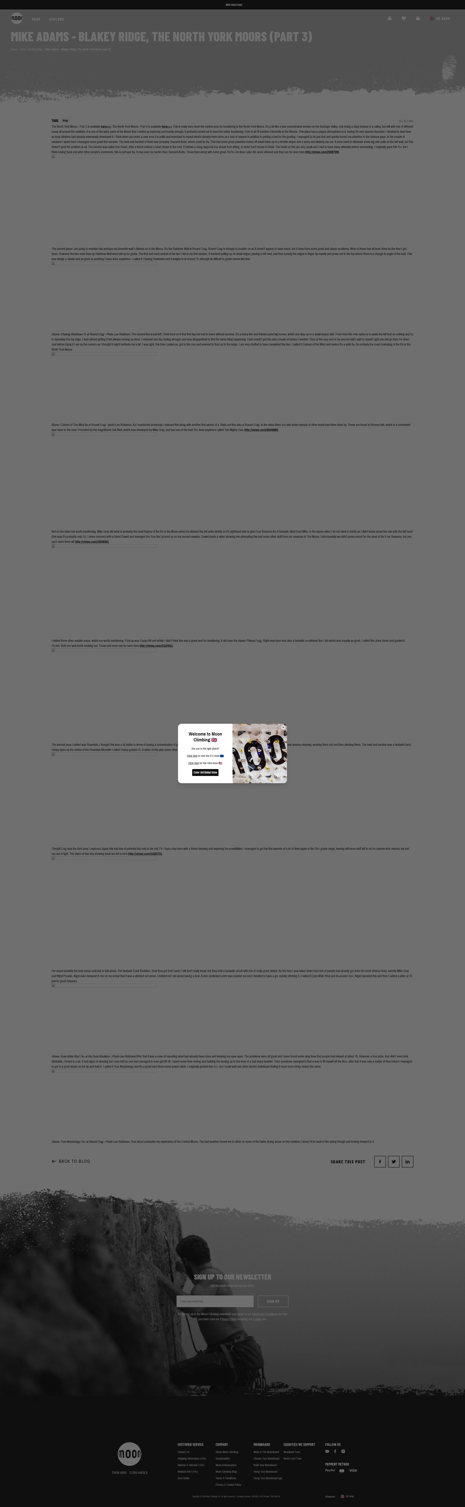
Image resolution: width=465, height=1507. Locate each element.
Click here (192, 755)
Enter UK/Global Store (205, 772)
